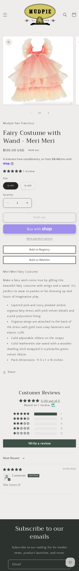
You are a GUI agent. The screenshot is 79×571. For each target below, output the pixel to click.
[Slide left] (30, 113)
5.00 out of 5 (50, 401)
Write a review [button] (39, 443)
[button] (5, 14)
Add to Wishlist (39, 260)
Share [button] (11, 372)
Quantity (8, 194)
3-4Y (12, 186)
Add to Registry (39, 249)
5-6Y (30, 186)
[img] (12, 469)
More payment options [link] (40, 238)
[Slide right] (48, 113)
